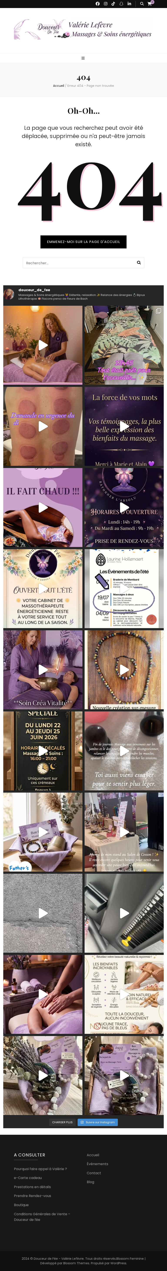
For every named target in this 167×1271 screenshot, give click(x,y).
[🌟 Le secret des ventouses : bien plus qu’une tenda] (124, 750)
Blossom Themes (76, 1263)
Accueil (93, 1155)
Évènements (97, 1163)
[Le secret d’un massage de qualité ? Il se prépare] (124, 913)
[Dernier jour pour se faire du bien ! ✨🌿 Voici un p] (124, 832)
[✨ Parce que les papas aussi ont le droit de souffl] (42, 832)
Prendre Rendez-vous (32, 1195)
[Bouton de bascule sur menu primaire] (84, 58)
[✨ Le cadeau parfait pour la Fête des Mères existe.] (42, 1075)
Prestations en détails (32, 1186)
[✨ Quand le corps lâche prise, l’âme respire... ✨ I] (124, 426)
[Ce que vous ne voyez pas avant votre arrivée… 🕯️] (124, 345)
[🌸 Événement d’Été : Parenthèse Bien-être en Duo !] (124, 588)
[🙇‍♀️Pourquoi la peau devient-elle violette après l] (42, 426)
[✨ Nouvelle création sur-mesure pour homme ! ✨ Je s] (124, 669)
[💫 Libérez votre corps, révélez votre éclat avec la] (42, 345)
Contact (94, 1173)
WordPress (118, 1263)
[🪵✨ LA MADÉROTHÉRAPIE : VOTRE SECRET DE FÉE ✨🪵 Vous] (124, 994)
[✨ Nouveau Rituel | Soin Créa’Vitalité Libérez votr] (42, 669)
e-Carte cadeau (28, 1177)
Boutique (21, 1204)
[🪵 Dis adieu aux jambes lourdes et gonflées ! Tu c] (42, 507)
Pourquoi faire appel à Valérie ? (40, 1168)
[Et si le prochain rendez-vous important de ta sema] (42, 994)
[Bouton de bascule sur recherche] (142, 4)
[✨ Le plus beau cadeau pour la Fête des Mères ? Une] (124, 1075)
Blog (90, 1181)
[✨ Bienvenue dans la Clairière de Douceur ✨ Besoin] (124, 507)
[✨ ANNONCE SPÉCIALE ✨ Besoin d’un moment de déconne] (42, 750)
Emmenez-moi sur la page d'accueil (83, 241)
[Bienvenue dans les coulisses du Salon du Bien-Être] (42, 913)
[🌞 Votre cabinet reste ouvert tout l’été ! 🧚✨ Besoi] (42, 588)
